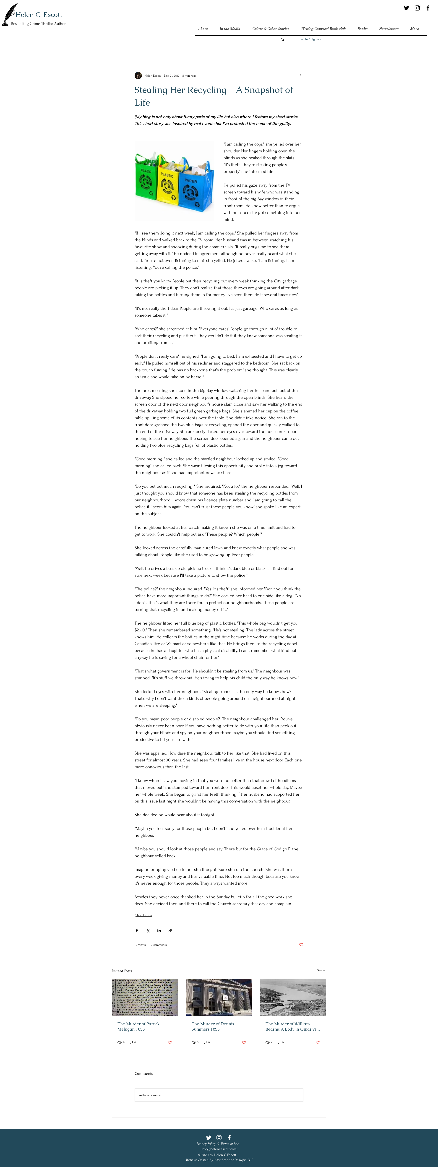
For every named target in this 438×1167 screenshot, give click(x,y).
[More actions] (300, 75)
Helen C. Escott (38, 14)
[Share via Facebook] (137, 930)
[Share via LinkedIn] (159, 930)
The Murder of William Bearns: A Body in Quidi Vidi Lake (293, 1026)
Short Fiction (144, 915)
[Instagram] (417, 8)
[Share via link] (170, 930)
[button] (282, 39)
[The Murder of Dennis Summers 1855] (219, 997)
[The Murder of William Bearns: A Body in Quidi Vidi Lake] (293, 997)
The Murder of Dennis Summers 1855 (213, 1026)
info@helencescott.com (219, 1149)
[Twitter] (406, 8)
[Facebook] (428, 8)
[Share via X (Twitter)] (148, 930)
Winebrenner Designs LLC (233, 1160)
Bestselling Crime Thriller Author (38, 23)
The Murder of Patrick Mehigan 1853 (138, 1026)
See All (321, 970)
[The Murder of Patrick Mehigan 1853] (145, 997)
